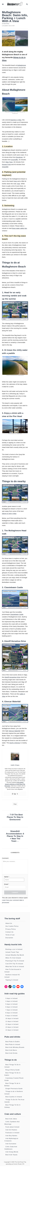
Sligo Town (9, 162)
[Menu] (3, 4)
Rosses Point (6, 164)
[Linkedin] (15, 794)
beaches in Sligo (15, 120)
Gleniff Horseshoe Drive (12, 677)
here (15, 181)
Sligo (15, 804)
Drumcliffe (14, 159)
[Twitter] (17, 794)
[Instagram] (12, 794)
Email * (6, 884)
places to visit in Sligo (9, 513)
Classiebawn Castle (16, 614)
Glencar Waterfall (14, 731)
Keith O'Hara (6, 23)
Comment (5, 858)
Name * (6, 877)
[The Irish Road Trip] (15, 4)
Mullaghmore (21, 65)
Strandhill (5, 167)
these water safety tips (19, 228)
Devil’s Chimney (14, 743)
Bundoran (19, 157)
